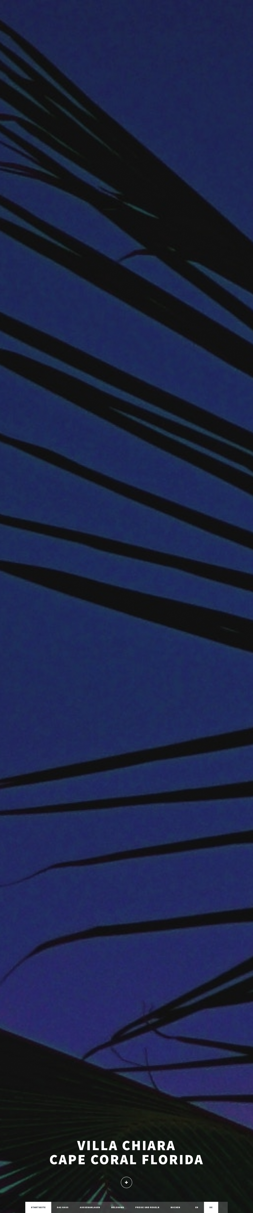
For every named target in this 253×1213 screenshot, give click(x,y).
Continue (126, 1182)
